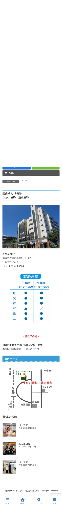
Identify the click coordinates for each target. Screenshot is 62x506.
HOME (22, 503)
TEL (54, 503)
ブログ (24, 181)
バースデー (24, 425)
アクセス (38, 503)
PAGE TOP (57, 490)
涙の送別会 (24, 443)
